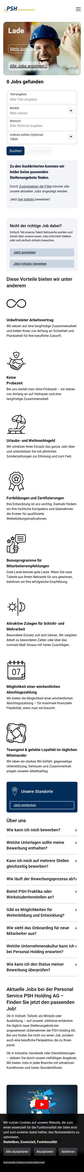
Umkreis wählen (26, 134)
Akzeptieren (44, 1152)
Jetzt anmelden (24, 252)
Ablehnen (68, 1152)
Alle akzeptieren (17, 1152)
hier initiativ (26, 199)
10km (14, 139)
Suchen (15, 151)
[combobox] (39, 99)
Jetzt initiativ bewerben (30, 264)
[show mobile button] (78, 9)
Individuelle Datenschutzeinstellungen (24, 1162)
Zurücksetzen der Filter (35, 186)
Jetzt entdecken (24, 805)
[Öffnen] (71, 110)
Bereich (14, 108)
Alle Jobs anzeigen (28, 66)
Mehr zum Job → (25, 48)
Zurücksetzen (40, 151)
